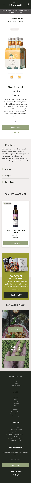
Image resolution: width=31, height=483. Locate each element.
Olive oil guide (15, 403)
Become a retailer (15, 411)
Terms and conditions (15, 414)
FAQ (15, 405)
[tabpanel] (15, 224)
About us (15, 397)
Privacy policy (15, 416)
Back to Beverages (17, 18)
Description (10, 145)
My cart (15, 381)
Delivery (16, 383)
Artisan (8, 169)
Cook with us (15, 329)
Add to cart (15, 127)
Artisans (16, 401)
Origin (8, 176)
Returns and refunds (15, 385)
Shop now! (19, 12)
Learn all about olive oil (15, 358)
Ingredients (10, 182)
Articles (15, 399)
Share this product (16, 21)
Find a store (15, 132)
